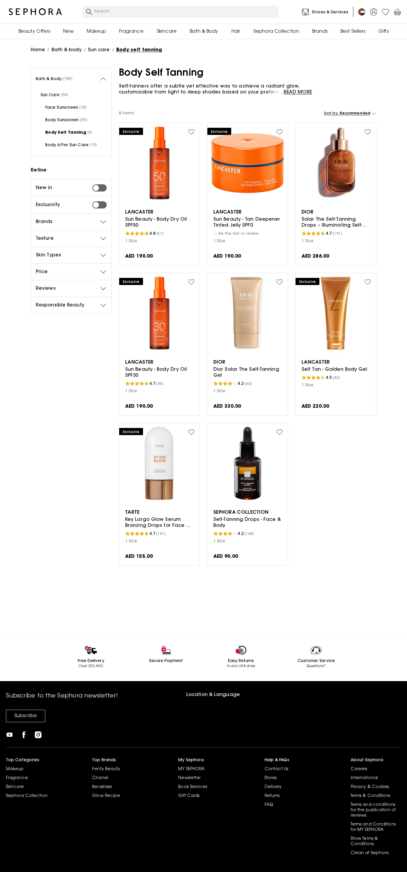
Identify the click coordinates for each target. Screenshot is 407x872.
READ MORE (298, 92)
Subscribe (25, 716)
